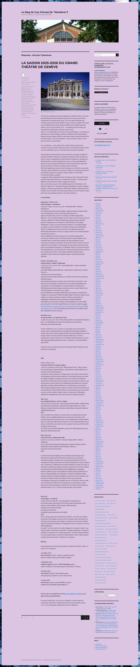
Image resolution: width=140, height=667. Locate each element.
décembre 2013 (99, 400)
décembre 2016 (99, 339)
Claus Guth (111, 515)
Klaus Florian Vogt (101, 549)
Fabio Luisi (112, 526)
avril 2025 (98, 219)
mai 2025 (98, 217)
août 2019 (98, 297)
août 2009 (98, 489)
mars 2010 (98, 477)
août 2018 (98, 314)
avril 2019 (98, 302)
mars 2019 (98, 303)
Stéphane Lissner (100, 580)
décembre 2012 (99, 421)
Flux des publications (101, 645)
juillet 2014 (98, 388)
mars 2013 (98, 416)
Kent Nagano (99, 546)
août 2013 (98, 407)
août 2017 (98, 326)
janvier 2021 (99, 273)
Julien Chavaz (25, 99)
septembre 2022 (100, 251)
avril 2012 (98, 434)
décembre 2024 (100, 224)
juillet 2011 (98, 449)
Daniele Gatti (113, 517)
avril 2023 (98, 242)
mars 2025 (98, 220)
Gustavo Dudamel (100, 532)
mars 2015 (98, 375)
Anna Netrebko (100, 503)
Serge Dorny (110, 574)
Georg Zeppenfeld (111, 529)
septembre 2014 (100, 385)
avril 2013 (98, 414)
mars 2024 (98, 229)
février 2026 (99, 208)
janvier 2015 (99, 378)
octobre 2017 (99, 324)
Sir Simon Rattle (100, 577)
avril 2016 (98, 353)
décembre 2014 (99, 380)
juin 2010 (98, 472)
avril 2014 (98, 393)
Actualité (23, 82)
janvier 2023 (99, 247)
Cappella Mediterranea (27, 91)
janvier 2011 (99, 460)
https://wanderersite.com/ (102, 72)
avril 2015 (98, 373)
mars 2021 (98, 271)
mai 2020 (98, 285)
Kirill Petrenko (110, 546)
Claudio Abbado (100, 515)
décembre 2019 (99, 293)
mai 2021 (98, 268)
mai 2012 (98, 432)
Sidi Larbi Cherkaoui (26, 110)
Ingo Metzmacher (100, 537)
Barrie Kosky (111, 503)
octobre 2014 (99, 383)
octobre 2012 (99, 424)
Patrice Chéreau (111, 565)
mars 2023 (98, 244)
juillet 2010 (98, 470)
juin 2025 (98, 215)
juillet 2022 (98, 252)
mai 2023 (98, 241)
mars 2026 (98, 207)
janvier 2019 (99, 305)
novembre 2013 (99, 402)
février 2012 (99, 438)
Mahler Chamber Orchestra (103, 560)
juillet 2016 (98, 348)
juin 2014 (98, 390)
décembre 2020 (100, 275)
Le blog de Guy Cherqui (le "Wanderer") (44, 12)
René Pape (98, 571)
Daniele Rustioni (100, 520)
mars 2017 (98, 334)
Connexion (98, 644)
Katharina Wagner (101, 543)
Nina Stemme (99, 565)
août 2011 (98, 448)
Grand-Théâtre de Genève (73, 594)
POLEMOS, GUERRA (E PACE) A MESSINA (106, 177)
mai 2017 (98, 331)
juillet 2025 (98, 213)
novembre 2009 (100, 483)
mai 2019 (98, 300)
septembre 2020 (100, 278)
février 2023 (99, 246)
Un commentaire (25, 117)
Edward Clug (29, 96)
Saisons (28, 84)
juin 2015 (98, 370)
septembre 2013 (100, 405)
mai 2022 (98, 256)
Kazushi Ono (112, 543)
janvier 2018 (99, 320)
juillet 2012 (98, 429)
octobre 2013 (99, 404)
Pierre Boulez (111, 568)
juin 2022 (98, 254)
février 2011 (99, 458)
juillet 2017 (98, 327)
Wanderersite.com (105, 109)
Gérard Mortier (113, 532)
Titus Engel (29, 113)
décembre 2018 (99, 307)
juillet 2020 (98, 281)
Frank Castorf (99, 529)
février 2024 (99, 230)
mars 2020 (98, 288)
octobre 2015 (99, 363)
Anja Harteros (111, 500)
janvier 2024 (99, 232)
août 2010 (98, 468)
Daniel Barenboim (101, 517)
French (119, 1)
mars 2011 (98, 456)
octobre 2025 (99, 212)
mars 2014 (98, 395)
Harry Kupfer (113, 534)
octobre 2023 (99, 234)
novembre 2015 (100, 361)
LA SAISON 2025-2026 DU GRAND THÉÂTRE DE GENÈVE (49, 65)
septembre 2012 (100, 426)
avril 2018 (98, 319)
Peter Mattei (30, 108)
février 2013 (99, 417)
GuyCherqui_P (25, 77)
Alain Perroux (25, 86)
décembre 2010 (99, 461)
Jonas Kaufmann (100, 540)
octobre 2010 (99, 465)
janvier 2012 (99, 439)
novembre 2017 (100, 322)
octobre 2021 (99, 261)
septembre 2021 (100, 263)
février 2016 (99, 356)
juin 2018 (98, 315)
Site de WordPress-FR (101, 649)
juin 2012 (98, 431)
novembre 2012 (100, 422)
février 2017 (99, 336)
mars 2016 (98, 354)
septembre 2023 (100, 236)
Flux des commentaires (102, 647)
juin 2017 (98, 329)
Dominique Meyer (100, 526)
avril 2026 (98, 205)
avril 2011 (98, 455)
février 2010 (99, 478)
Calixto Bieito (99, 509)
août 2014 (98, 387)
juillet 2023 (98, 237)
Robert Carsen (99, 574)
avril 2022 (98, 258)
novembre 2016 (100, 341)
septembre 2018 (100, 312)
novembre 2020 (100, 276)
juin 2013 (98, 410)
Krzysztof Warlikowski (101, 551)
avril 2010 (98, 475)
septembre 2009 (100, 487)
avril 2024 (98, 227)
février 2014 (99, 397)
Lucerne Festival (100, 554)
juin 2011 (98, 451)
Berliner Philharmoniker (102, 506)
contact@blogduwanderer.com (102, 145)
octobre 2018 (99, 310)
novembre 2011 (99, 443)
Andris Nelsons (100, 500)
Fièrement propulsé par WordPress (52, 660)
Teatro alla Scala (100, 582)
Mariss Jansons (100, 563)
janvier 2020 (99, 292)
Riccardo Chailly (109, 571)
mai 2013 (98, 412)
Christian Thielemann (102, 512)
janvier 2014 (99, 399)
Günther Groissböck (101, 534)
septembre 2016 (100, 344)
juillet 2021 (98, 264)
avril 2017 (98, 332)
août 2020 (98, 280)
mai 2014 (98, 392)
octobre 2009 (99, 485)
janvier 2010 (99, 480)
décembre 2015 (99, 359)
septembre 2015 (100, 365)
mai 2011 (98, 453)
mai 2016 (98, 351)
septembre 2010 (100, 466)
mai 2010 (98, 473)
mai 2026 (98, 203)
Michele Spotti (32, 105)
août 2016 (98, 346)
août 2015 (98, 366)
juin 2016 (98, 349)
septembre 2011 (100, 446)
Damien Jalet (25, 94)
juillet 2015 (98, 368)
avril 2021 (98, 269)
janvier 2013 (99, 419)
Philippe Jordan (100, 568)
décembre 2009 (100, 482)
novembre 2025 (100, 210)
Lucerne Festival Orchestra (103, 557)
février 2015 (99, 376)
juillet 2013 (98, 409)
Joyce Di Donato (30, 98)
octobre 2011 (99, 444)
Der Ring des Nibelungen (103, 523)
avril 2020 (98, 286)
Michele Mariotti (111, 563)
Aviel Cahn (29, 88)
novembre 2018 (100, 309)
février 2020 (99, 290)
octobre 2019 (99, 295)
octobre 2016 (99, 342)
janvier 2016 (99, 358)
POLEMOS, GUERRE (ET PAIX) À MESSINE (106, 181)
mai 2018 (98, 317)
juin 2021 (98, 266)
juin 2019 (98, 298)
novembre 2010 (100, 463)
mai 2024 (98, 225)
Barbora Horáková (26, 89)
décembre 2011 (99, 441)
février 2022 (99, 259)
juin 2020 (98, 283)
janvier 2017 (99, 337)
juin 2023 (98, 239)
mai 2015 (98, 371)
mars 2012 (98, 436)
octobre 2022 (99, 249)
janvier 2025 (99, 222)
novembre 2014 (100, 382)
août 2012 (98, 427)
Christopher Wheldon (27, 93)
